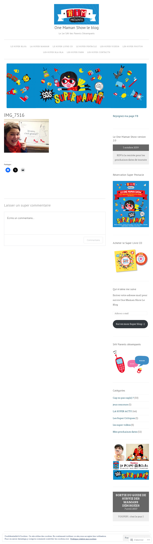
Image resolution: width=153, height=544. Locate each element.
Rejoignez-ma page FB (125, 116)
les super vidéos (122, 425)
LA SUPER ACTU (122, 411)
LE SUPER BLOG (18, 46)
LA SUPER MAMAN (39, 46)
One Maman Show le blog (76, 27)
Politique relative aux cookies (83, 539)
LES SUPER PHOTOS (133, 46)
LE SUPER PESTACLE (86, 46)
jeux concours (120, 404)
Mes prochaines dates (125, 432)
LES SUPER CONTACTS (98, 52)
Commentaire (93, 240)
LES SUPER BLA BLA (53, 52)
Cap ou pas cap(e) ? (123, 398)
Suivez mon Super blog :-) (130, 324)
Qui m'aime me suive (124, 289)
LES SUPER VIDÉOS (109, 46)
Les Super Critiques (124, 418)
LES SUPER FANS (75, 52)
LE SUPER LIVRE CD (63, 46)
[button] (119, 452)
